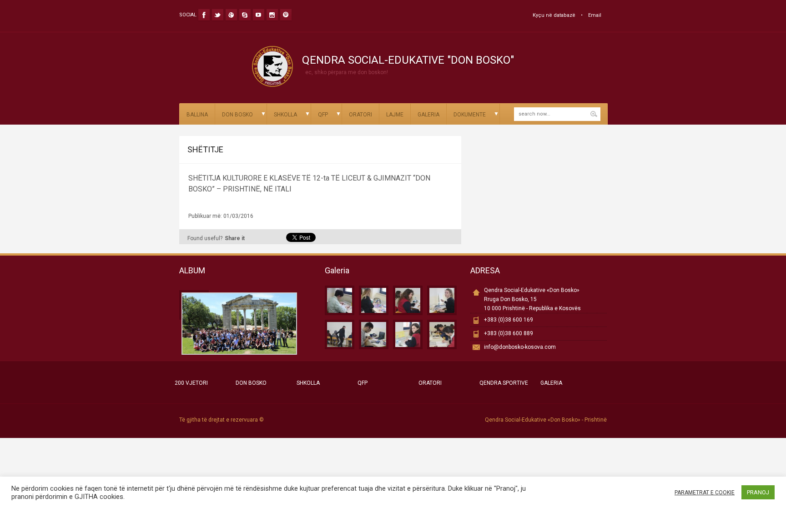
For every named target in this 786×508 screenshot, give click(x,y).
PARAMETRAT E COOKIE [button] (705, 492)
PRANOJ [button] (758, 492)
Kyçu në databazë (554, 15)
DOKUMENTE (469, 114)
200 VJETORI (191, 383)
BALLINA (197, 114)
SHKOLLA (285, 114)
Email (594, 15)
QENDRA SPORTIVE (503, 383)
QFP (323, 114)
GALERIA (428, 114)
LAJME (394, 114)
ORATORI (360, 114)
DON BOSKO (237, 114)
